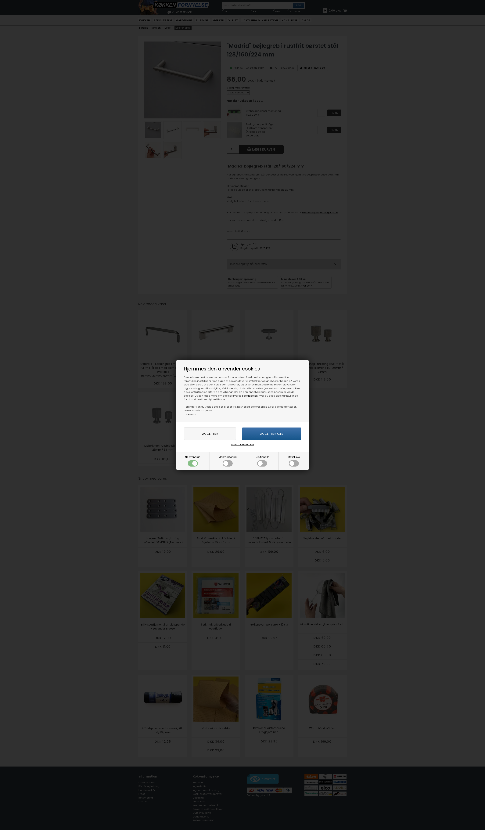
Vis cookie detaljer (242, 444)
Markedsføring (228, 457)
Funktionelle (262, 457)
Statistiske (294, 457)
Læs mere (190, 414)
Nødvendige (192, 457)
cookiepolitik (250, 396)
